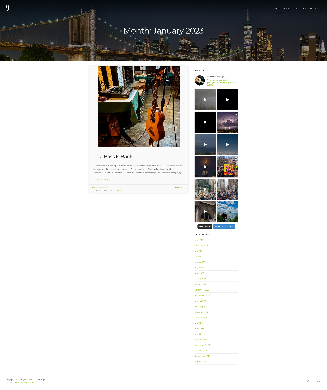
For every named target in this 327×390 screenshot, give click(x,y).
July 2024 (199, 251)
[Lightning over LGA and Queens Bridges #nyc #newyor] (227, 122)
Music (183, 187)
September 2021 (202, 317)
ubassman (119, 190)
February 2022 (201, 306)
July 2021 (199, 323)
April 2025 (199, 240)
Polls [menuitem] (318, 8)
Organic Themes (28, 382)
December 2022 (202, 289)
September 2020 (202, 356)
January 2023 (201, 284)
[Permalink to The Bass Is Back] (138, 106)
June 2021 (199, 328)
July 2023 (199, 267)
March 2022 (200, 300)
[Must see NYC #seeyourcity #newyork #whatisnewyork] (205, 211)
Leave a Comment (100, 187)
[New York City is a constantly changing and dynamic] (227, 211)
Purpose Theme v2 (13, 382)
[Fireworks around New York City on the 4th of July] (227, 144)
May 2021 (199, 334)
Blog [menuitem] (295, 8)
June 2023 (199, 273)
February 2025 (201, 245)
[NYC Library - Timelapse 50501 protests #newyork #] (205, 189)
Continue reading (102, 179)
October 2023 (201, 256)
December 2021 (202, 312)
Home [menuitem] (278, 8)
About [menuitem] (287, 8)
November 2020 (202, 345)
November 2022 (202, 295)
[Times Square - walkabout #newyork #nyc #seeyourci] (227, 99)
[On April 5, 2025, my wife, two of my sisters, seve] (227, 189)
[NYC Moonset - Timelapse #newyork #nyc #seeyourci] (205, 166)
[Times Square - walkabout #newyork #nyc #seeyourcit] (205, 122)
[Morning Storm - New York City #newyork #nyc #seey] (205, 99)
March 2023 (200, 278)
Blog (178, 187)
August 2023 (201, 262)
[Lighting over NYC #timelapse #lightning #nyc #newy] (205, 144)
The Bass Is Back (113, 156)
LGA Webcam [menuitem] (306, 8)
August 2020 (201, 361)
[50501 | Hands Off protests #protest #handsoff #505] (227, 166)
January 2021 (201, 339)
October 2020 (201, 350)
